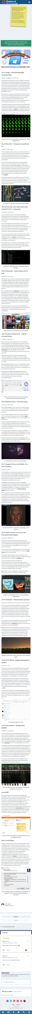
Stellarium (14, 623)
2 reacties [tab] (5, 932)
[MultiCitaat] (3, 950)
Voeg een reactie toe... (9, 982)
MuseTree (6, 174)
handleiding (21, 21)
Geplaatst (9, 943)
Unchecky (15, 856)
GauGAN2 (19, 558)
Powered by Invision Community (16, 1008)
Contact (18, 1004)
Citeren (8, 950)
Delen (16, 916)
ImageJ (15, 109)
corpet (4, 956)
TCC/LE (14, 237)
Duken (4, 941)
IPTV (4, 688)
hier (12, 976)
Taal (13, 1004)
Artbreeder (16, 291)
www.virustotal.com (19, 807)
